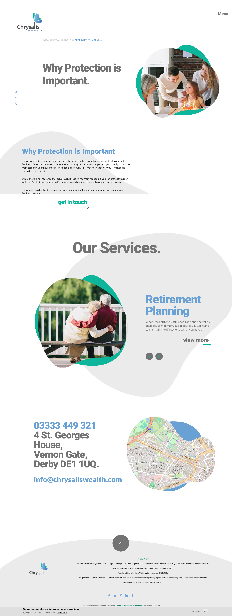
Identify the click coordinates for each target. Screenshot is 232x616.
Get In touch (72, 202)
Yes (205, 611)
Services (54, 40)
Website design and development (129, 605)
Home (45, 40)
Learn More (62, 612)
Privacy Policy (143, 559)
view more (196, 340)
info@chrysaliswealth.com (78, 479)
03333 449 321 (65, 425)
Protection (67, 40)
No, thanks (196, 611)
